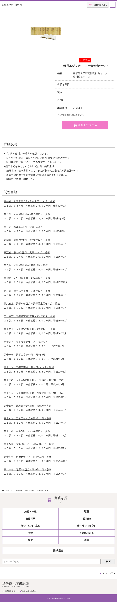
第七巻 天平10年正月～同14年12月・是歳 (27, 278)
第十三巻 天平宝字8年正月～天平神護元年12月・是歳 (34, 380)
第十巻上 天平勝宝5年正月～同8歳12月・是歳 (29, 329)
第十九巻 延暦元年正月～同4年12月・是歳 (27, 456)
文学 (30, 533)
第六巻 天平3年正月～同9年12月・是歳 (26, 265)
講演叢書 (58, 550)
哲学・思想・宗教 (30, 525)
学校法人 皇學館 (29, 591)
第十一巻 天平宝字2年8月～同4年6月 (24, 354)
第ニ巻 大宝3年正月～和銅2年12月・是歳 (27, 214)
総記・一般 (30, 511)
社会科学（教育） (86, 525)
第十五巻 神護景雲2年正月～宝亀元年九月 (27, 405)
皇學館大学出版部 (12, 5)
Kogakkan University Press (59, 598)
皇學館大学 (10, 591)
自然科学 (30, 518)
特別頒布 (19, 490)
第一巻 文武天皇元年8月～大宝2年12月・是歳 (29, 201)
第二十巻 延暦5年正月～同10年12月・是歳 (27, 469)
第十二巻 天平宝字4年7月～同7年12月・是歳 (29, 367)
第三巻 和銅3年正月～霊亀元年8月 (23, 227)
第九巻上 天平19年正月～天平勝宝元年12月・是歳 (32, 303)
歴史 (30, 540)
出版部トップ (9, 490)
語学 (86, 540)
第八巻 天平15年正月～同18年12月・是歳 (27, 291)
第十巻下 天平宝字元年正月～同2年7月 (26, 342)
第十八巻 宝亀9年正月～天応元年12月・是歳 (29, 444)
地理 (86, 511)
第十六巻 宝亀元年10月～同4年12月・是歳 (27, 418)
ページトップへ (108, 573)
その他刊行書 (86, 533)
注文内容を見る (100, 5)
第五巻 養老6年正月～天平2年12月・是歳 (27, 252)
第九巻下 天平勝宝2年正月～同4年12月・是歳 (29, 316)
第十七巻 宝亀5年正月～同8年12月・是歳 (27, 431)
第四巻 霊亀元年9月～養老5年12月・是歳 (27, 239)
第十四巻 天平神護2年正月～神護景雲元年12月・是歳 (34, 393)
